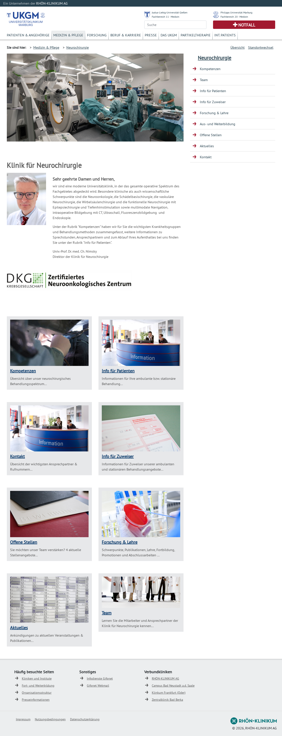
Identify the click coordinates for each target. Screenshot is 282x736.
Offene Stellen (23, 542)
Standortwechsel (260, 47)
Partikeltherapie (196, 35)
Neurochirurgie (77, 47)
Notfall (246, 25)
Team (106, 612)
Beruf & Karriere (125, 35)
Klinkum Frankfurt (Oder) (169, 693)
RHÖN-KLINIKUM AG (165, 678)
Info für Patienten (118, 370)
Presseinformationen (36, 700)
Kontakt (17, 456)
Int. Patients (225, 35)
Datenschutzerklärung (85, 719)
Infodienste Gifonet (100, 678)
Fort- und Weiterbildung (38, 686)
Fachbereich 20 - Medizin (234, 16)
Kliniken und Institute (37, 678)
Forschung (97, 35)
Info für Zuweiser (118, 456)
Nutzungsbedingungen (50, 719)
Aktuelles (19, 627)
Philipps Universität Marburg (236, 12)
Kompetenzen (23, 370)
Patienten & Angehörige (28, 35)
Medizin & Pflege (68, 35)
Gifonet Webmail (98, 686)
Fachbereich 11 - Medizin (165, 16)
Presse (151, 35)
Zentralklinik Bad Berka (167, 700)
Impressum (23, 719)
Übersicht (237, 47)
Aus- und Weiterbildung (217, 124)
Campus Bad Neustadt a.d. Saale (173, 686)
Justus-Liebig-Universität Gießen (169, 12)
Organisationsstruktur (37, 693)
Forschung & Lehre (119, 542)
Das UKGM (169, 35)
